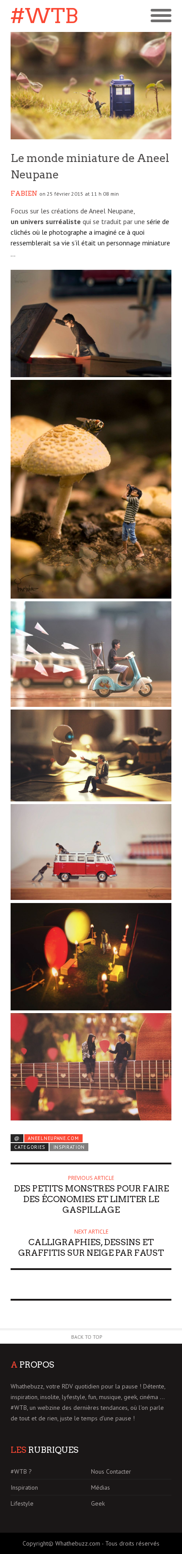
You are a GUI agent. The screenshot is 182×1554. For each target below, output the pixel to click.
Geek (98, 1503)
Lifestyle (22, 1503)
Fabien (24, 193)
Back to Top (86, 1336)
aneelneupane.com (53, 1138)
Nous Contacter (111, 1471)
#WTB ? (21, 1471)
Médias (100, 1487)
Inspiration (69, 1147)
